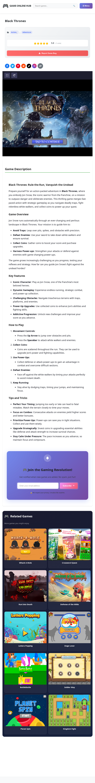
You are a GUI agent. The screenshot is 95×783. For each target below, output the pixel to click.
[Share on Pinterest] (18, 66)
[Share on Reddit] (23, 66)
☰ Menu (86, 6)
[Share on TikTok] (29, 66)
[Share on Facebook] (7, 66)
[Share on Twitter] (12, 66)
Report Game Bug (49, 53)
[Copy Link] (40, 66)
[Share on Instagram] (34, 66)
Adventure (27, 32)
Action (13, 32)
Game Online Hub (16, 5)
